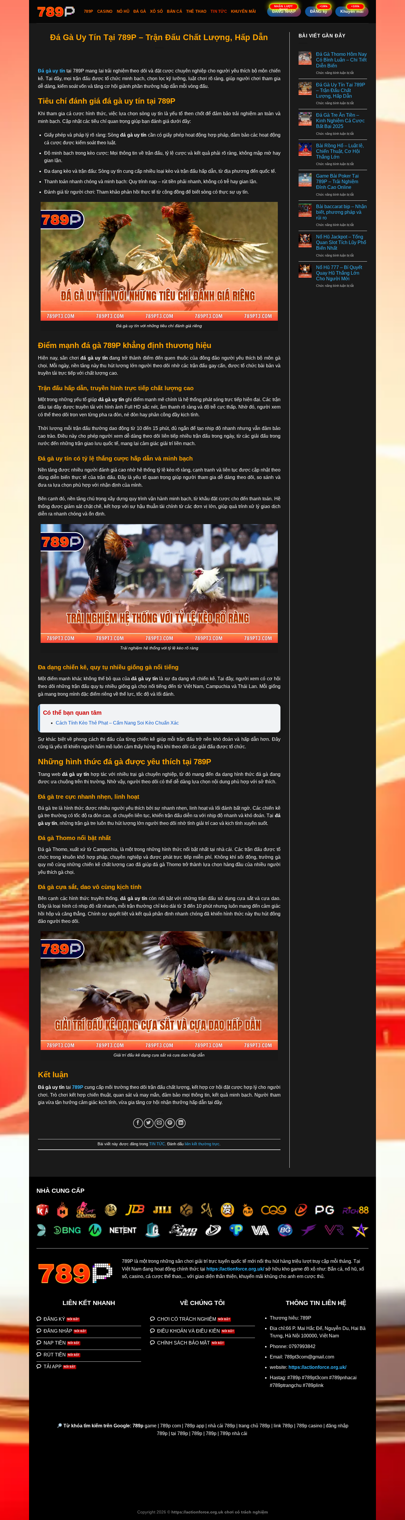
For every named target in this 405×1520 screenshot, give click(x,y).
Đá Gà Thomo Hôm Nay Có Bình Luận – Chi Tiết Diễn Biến (341, 60)
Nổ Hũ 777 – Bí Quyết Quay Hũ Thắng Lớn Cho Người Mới (339, 273)
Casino (105, 11)
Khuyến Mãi (243, 11)
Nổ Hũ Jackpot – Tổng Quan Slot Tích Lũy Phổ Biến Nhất (341, 242)
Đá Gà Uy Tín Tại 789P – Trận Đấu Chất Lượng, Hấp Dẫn (340, 90)
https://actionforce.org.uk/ (235, 1268)
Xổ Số (156, 11)
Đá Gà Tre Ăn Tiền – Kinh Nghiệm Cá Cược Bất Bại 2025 (340, 121)
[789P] (55, 12)
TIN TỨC (219, 11)
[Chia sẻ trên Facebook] (138, 1123)
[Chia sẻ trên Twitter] (149, 1123)
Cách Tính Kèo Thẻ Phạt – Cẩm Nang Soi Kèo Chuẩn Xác (117, 722)
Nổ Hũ (123, 11)
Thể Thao (196, 11)
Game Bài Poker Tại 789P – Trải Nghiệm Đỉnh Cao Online (337, 181)
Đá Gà (139, 11)
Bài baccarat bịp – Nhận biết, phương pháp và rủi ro (341, 212)
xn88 (342, 1276)
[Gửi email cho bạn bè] (159, 1123)
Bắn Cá (174, 11)
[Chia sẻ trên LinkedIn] (181, 1123)
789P (88, 11)
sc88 (331, 1276)
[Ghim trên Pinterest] (170, 1123)
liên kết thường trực (202, 1144)
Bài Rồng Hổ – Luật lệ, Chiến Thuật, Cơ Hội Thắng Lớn (340, 151)
